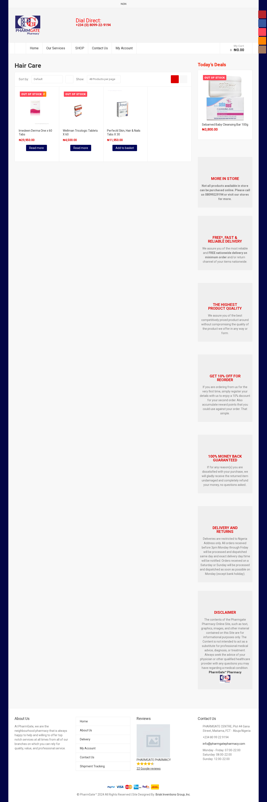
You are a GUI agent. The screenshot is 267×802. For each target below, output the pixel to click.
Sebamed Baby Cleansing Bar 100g (225, 124)
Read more (36, 148)
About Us (86, 730)
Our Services (55, 48)
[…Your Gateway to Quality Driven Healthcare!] (28, 25)
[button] (164, 747)
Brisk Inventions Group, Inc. (173, 794)
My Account (124, 48)
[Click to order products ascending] (69, 79)
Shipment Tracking (92, 766)
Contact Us (100, 48)
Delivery (85, 739)
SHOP (79, 48)
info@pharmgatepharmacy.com (224, 743)
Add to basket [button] (125, 148)
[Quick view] (19, 155)
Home (34, 48)
